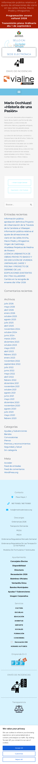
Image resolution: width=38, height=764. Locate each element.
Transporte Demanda (19, 526)
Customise (19, 754)
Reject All (19, 759)
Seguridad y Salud (13, 447)
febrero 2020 (10, 418)
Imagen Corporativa (19, 596)
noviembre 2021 (11, 386)
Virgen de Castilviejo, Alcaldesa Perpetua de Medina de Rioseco (19, 247)
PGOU (19, 530)
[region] (19, 744)
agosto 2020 (10, 409)
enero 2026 (9, 313)
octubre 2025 (10, 316)
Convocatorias (11, 437)
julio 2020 (9, 412)
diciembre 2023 (11, 342)
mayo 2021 (9, 399)
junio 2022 (9, 370)
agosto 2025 (10, 319)
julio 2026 (9, 303)
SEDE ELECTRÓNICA (19, 54)
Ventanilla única (19, 583)
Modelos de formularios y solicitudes (19, 550)
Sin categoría (10, 450)
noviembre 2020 (12, 405)
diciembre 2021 (11, 383)
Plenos (7, 440)
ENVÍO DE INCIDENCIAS (19, 71)
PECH (19, 535)
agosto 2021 (10, 393)
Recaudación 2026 (19, 574)
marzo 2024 (10, 338)
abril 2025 (9, 326)
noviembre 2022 (12, 361)
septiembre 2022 (12, 364)
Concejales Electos (19, 561)
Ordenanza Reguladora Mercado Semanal (19, 539)
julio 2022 (9, 367)
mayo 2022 (9, 373)
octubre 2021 (10, 389)
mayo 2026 (9, 307)
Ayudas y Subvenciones (15, 431)
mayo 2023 (9, 348)
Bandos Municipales (19, 587)
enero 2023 (9, 357)
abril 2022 (9, 377)
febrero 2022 (10, 380)
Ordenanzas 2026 (19, 522)
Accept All (19, 748)
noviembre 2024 (12, 329)
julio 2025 (9, 322)
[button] (19, 92)
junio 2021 (9, 396)
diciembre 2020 (11, 402)
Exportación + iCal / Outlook (19, 190)
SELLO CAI (19, 40)
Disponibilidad (19, 566)
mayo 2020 (9, 415)
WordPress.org (11, 472)
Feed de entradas (12, 466)
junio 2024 (9, 335)
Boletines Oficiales (19, 579)
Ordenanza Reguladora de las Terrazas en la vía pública (19, 544)
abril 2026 (9, 310)
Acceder (8, 463)
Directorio (19, 570)
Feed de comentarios (14, 469)
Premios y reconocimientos (17, 443)
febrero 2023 (10, 354)
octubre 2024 (10, 332)
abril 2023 (9, 351)
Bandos (8, 434)
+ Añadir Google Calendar (19, 182)
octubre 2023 (10, 345)
